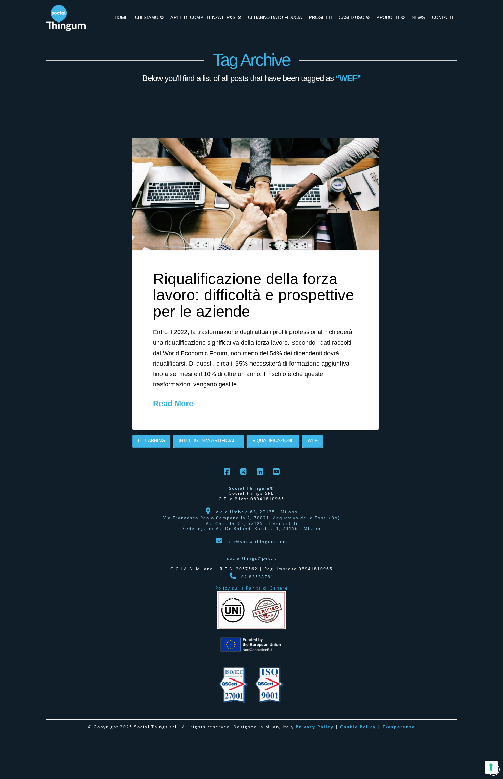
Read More (173, 403)
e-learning (151, 440)
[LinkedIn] (260, 471)
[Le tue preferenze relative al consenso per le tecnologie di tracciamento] (491, 767)
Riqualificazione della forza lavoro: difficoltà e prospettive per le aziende (253, 295)
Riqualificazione (273, 440)
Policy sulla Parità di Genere (251, 588)
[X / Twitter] (243, 471)
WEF (313, 440)
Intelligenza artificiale (208, 440)
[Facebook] (227, 471)
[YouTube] (276, 471)
